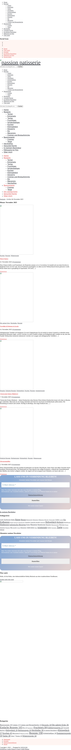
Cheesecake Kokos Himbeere (9, 394)
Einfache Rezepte (11, 391)
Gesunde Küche (8, 30)
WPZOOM (24, 747)
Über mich (7, 35)
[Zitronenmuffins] (16, 456)
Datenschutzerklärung (35, 495)
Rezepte (6, 4)
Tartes (9, 9)
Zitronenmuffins (5, 461)
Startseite (2, 199)
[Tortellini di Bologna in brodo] (16, 321)
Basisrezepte (7, 24)
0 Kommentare (16, 262)
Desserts (9, 17)
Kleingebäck (11, 15)
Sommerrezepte (40, 391)
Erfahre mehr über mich (7, 579)
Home (5, 2)
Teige (9, 27)
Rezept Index (7, 57)
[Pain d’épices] (16, 254)
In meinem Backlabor (10, 32)
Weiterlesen (3, 271)
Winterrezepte (15, 255)
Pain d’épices (4, 259)
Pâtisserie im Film (9, 34)
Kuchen (9, 14)
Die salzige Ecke (10, 192)
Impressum (7, 739)
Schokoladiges (11, 12)
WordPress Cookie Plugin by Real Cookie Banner (14, 749)
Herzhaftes (7, 29)
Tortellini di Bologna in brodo (9, 326)
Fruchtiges (10, 10)
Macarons (10, 20)
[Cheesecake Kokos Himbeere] (16, 389)
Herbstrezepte (15, 458)
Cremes (9, 25)
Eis (8, 19)
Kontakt (6, 52)
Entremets (10, 7)
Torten (9, 5)
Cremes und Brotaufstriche (15, 22)
